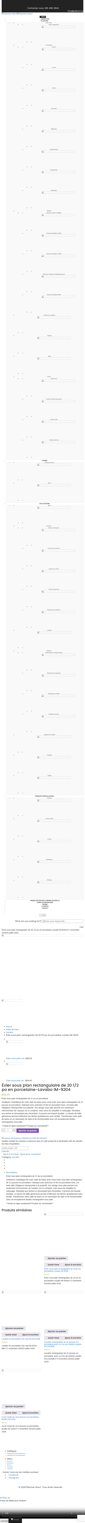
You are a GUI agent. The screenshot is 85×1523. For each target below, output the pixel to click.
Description (11, 1172)
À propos (10, 1467)
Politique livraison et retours (16, 1453)
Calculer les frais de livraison (34, 1138)
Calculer (5, 1151)
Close (43, 915)
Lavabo (9, 1032)
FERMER (5, 1521)
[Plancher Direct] (9, 14)
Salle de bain (12, 1029)
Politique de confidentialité (16, 1455)
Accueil (9, 1461)
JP (68, 930)
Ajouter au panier (27, 1130)
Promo (9, 1465)
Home (9, 1026)
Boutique (10, 1463)
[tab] (44, 1188)
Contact (10, 1469)
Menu (43, 17)
